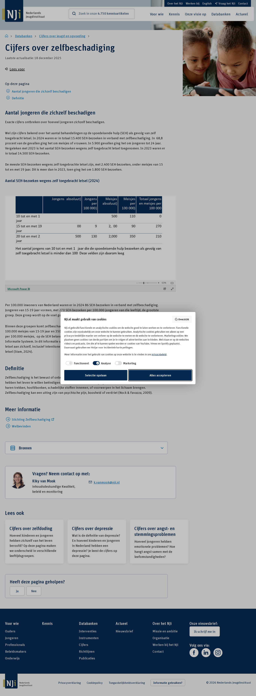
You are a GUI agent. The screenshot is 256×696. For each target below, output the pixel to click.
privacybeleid (159, 354)
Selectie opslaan (95, 375)
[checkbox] (76, 363)
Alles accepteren (160, 375)
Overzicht (183, 319)
